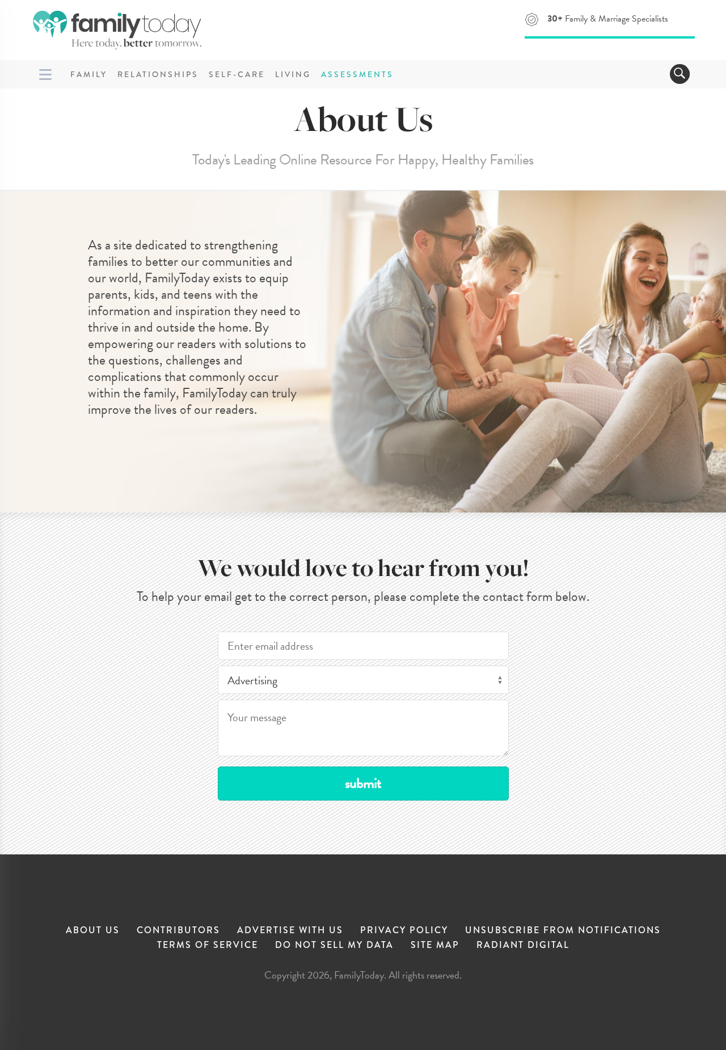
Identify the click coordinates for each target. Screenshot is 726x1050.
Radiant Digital (522, 944)
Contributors (178, 930)
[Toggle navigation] (679, 74)
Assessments (357, 74)
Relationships (158, 74)
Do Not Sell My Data (334, 944)
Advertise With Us (290, 930)
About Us (93, 930)
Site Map (435, 944)
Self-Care (237, 74)
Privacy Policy (404, 930)
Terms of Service (207, 944)
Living (293, 74)
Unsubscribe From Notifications (563, 930)
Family (88, 74)
